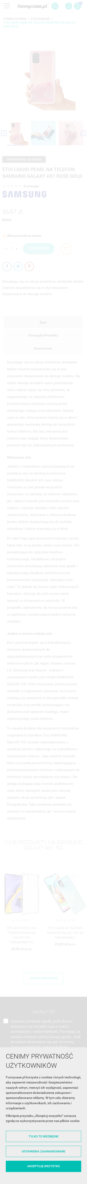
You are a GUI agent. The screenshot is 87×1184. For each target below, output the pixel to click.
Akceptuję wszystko (43, 1166)
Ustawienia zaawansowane (43, 1151)
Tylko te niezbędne (43, 1136)
